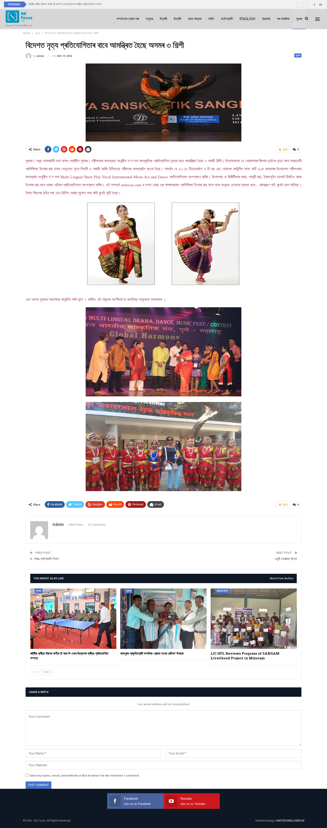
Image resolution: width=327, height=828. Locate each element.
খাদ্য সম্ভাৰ (194, 19)
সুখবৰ (299, 19)
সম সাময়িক (283, 19)
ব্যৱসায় (266, 19)
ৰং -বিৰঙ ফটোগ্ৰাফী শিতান (44, 559)
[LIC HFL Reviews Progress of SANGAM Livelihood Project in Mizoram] (254, 618)
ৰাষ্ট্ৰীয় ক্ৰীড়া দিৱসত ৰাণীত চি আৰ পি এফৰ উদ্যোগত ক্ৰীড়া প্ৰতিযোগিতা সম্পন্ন (64, 4)
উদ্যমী (163, 19)
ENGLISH (247, 19)
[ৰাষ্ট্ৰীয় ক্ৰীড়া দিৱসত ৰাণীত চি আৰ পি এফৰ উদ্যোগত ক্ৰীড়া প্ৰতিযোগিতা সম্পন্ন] (73, 618)
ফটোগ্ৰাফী (227, 19)
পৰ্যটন (211, 19)
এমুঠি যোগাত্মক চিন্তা (286, 559)
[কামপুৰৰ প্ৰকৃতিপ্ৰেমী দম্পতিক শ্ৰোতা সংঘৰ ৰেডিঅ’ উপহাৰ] (163, 618)
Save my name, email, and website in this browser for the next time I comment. (85, 775)
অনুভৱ (149, 19)
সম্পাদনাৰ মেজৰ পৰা (128, 19)
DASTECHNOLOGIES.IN (290, 820)
